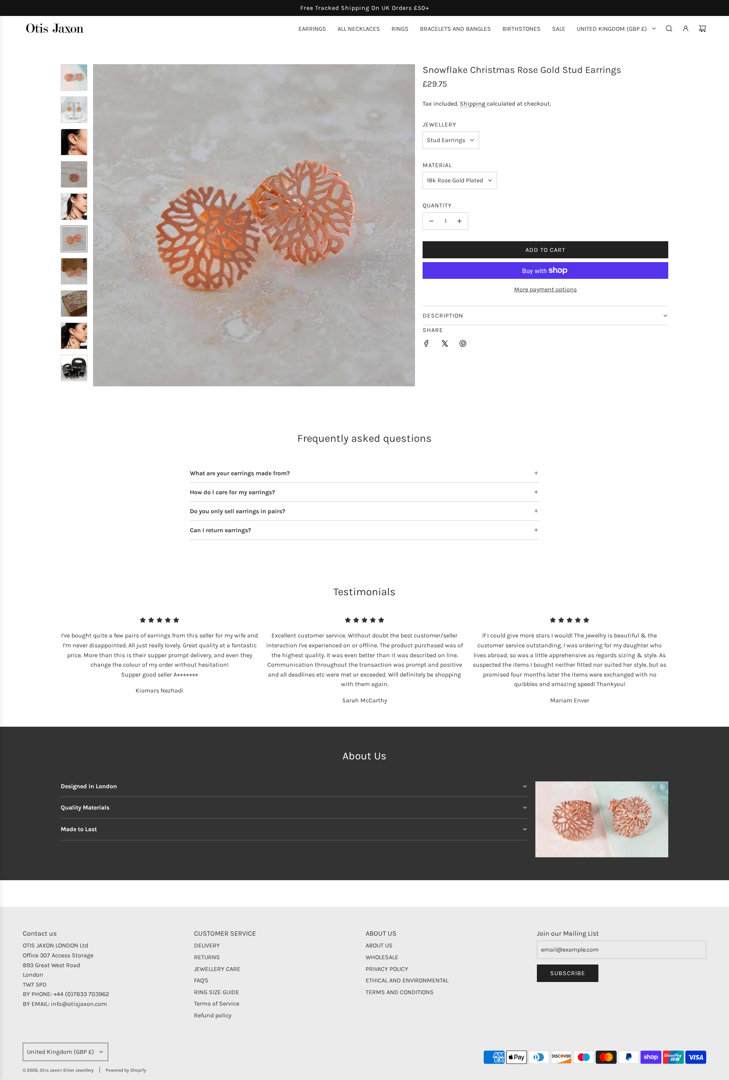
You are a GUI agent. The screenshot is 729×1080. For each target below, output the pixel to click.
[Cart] (702, 28)
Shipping (473, 103)
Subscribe (567, 973)
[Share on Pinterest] (462, 345)
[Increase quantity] (459, 221)
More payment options (545, 289)
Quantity (437, 205)
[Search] (669, 28)
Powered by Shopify (126, 1070)
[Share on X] (444, 345)
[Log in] (685, 28)
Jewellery (439, 124)
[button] (99, 225)
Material (437, 165)
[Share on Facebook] (426, 345)
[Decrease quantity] (431, 221)
